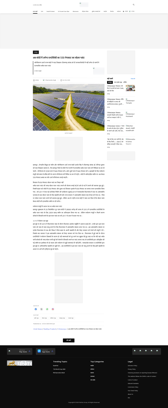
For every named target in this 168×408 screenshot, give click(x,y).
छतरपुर (35, 52)
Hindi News (37, 329)
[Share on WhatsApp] (47, 309)
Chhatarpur (62, 329)
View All (133, 78)
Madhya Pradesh (50, 329)
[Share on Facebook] (35, 309)
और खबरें (68, 340)
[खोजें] (133, 4)
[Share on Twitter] (41, 309)
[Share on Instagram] (52, 309)
